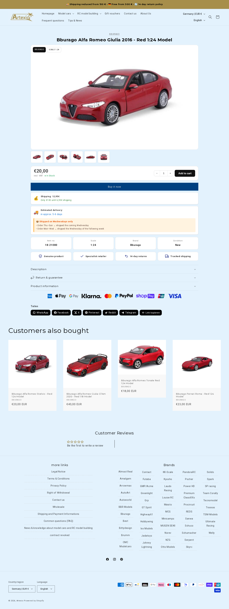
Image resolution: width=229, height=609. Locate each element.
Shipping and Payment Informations (58, 514)
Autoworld (125, 500)
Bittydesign (125, 528)
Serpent (189, 540)
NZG (168, 540)
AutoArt (125, 493)
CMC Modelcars (125, 544)
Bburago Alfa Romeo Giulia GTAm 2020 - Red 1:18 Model (86, 395)
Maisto (168, 504)
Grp (147, 500)
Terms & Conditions (58, 478)
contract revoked (60, 535)
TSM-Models (210, 514)
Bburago (114, 34)
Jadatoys (146, 535)
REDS (189, 511)
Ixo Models (147, 528)
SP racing (210, 486)
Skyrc (189, 547)
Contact (146, 472)
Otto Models (168, 547)
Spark (210, 479)
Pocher (189, 479)
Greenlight (147, 493)
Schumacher (189, 533)
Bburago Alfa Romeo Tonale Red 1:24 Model (140, 382)
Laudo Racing (168, 488)
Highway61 (146, 514)
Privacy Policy (58, 485)
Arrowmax (126, 485)
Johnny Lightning (146, 544)
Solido (210, 472)
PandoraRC (189, 472)
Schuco (189, 525)
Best (125, 521)
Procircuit (189, 504)
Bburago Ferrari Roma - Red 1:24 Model (195, 395)
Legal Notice (58, 471)
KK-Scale (168, 472)
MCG (168, 511)
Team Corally (210, 493)
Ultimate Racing (210, 523)
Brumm (125, 535)
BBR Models (125, 507)
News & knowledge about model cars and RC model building (58, 528)
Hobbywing (146, 521)
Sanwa (189, 518)
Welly (212, 533)
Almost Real (126, 471)
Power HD (189, 486)
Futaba (147, 479)
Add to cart (184, 173)
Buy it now (114, 186)
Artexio (20, 600)
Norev (168, 533)
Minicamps (168, 518)
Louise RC (168, 497)
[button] (65, 13)
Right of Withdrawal (58, 493)
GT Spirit (147, 507)
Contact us (58, 500)
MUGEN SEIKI (168, 525)
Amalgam (125, 478)
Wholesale (58, 507)
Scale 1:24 (54, 50)
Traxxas (210, 507)
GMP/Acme (146, 486)
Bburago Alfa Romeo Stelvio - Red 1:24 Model (32, 395)
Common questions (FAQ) (58, 521)
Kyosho (168, 479)
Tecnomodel (210, 500)
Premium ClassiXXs (189, 495)
